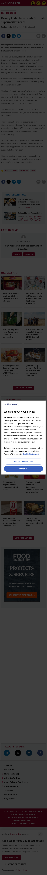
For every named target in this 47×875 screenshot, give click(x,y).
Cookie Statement (31, 454)
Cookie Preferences (23, 461)
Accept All (23, 468)
